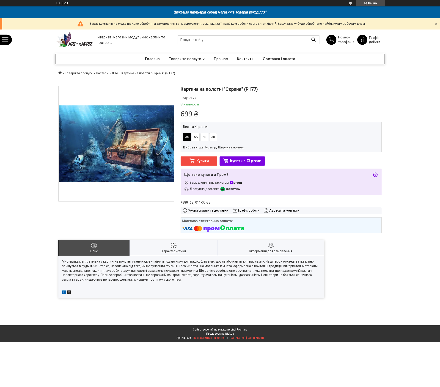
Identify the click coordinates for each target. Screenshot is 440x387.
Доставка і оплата (279, 59)
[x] (69, 293)
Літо (115, 73)
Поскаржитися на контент (210, 337)
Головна (152, 59)
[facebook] (64, 293)
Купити (202, 161)
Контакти (245, 59)
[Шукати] (313, 40)
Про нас (221, 59)
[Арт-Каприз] (74, 40)
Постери (102, 73)
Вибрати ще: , (213, 147)
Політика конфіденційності (246, 337)
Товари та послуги (185, 59)
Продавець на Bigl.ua (220, 333)
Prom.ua (242, 329)
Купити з (237, 161)
